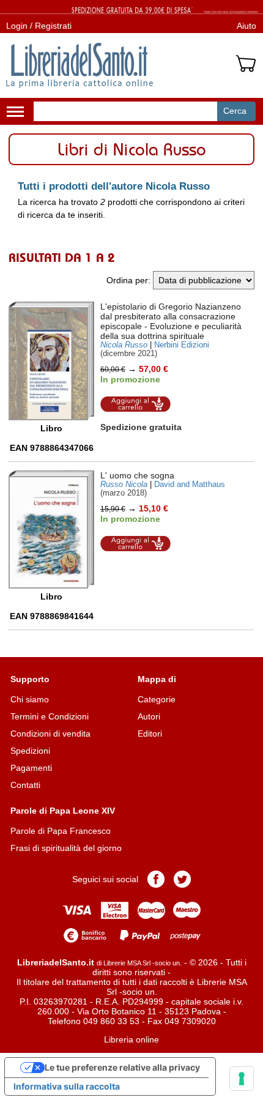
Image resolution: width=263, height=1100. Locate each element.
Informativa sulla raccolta (66, 1086)
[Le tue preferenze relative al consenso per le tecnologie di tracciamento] (241, 1078)
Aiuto (246, 26)
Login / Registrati (39, 26)
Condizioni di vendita (50, 733)
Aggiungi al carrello (135, 404)
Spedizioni (30, 751)
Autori (149, 716)
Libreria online (131, 1039)
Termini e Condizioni (49, 716)
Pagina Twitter (182, 879)
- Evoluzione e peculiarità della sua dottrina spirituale (171, 321)
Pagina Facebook (156, 879)
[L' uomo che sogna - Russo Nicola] (51, 529)
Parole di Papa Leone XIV (62, 811)
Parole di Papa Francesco (60, 831)
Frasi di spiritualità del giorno (66, 848)
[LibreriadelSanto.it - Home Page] (79, 65)
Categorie (157, 699)
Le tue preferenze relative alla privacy (122, 1067)
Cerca (234, 111)
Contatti (25, 785)
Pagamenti (31, 768)
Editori (150, 733)
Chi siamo (29, 699)
